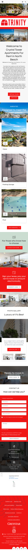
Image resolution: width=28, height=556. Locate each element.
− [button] (1, 475)
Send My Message (14, 438)
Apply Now (14, 97)
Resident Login (14, 287)
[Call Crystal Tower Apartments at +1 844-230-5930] (25, 2)
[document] (14, 484)
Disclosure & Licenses (10, 512)
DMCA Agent (6, 509)
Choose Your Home (13, 247)
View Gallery (13, 349)
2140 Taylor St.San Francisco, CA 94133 (13, 478)
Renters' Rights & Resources (17, 509)
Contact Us (18, 512)
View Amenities (13, 227)
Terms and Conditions (9, 505)
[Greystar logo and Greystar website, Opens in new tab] (14, 524)
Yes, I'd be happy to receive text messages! (13, 417)
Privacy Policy (5, 434)
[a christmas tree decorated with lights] (14, 527)
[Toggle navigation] (2, 2)
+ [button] (1, 474)
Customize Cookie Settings (14, 519)
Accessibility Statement (13, 516)
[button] (23, 2)
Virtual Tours (14, 94)
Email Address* (6, 409)
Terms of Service (13, 434)
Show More (23, 419)
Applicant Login (18, 501)
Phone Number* (6, 413)
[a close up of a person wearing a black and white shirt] (14, 531)
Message (5, 423)
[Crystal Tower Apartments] (14, 484)
